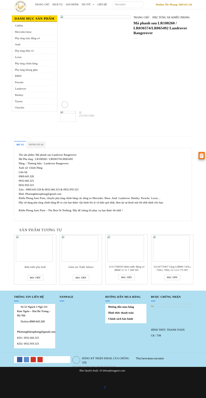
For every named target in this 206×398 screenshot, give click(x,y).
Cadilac (19, 25)
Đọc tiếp (35, 277)
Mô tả (20, 144)
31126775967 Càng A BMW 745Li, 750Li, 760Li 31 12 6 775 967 (172, 268)
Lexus (18, 57)
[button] (92, 4)
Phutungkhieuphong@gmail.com (36, 331)
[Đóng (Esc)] (3, 378)
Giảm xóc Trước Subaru (80, 267)
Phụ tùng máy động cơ (27, 38)
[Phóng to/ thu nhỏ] (13, 378)
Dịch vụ (57, 4)
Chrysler (19, 107)
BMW (18, 75)
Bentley (19, 94)
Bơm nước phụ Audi (35, 267)
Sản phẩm (72, 4)
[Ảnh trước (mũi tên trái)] (3, 392)
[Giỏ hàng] (150, 4)
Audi (17, 44)
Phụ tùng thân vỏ (24, 50)
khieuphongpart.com (114, 370)
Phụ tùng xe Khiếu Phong (171, 17)
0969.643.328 (37, 321)
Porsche (19, 82)
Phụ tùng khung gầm (26, 69)
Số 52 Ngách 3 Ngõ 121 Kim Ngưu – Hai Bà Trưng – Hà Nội (34, 311)
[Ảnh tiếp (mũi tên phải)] (13, 392)
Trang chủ (141, 17)
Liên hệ (102, 4)
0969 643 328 (185, 4)
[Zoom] (65, 104)
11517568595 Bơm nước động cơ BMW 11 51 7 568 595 (126, 268)
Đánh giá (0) (36, 144)
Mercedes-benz (23, 31)
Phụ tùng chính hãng (26, 63)
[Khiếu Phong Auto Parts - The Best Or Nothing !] (20, 6)
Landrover (20, 88)
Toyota (18, 101)
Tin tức (86, 4)
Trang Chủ (42, 4)
